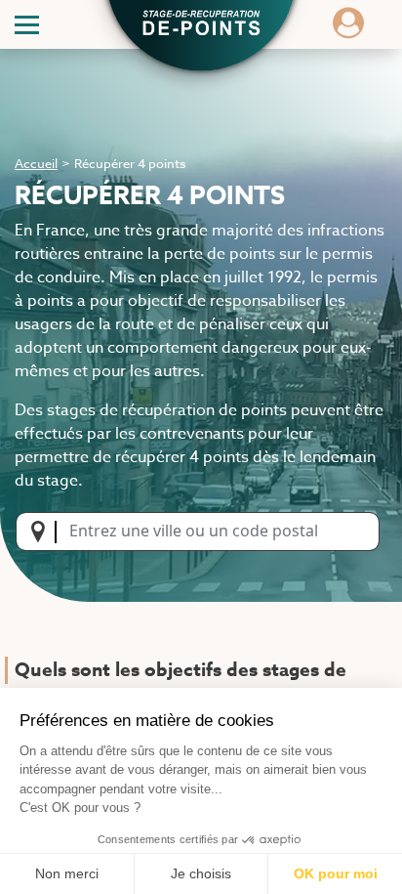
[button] (201, 25)
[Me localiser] (44, 531)
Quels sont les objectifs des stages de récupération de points (180, 684)
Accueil (36, 163)
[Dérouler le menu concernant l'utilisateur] (348, 29)
